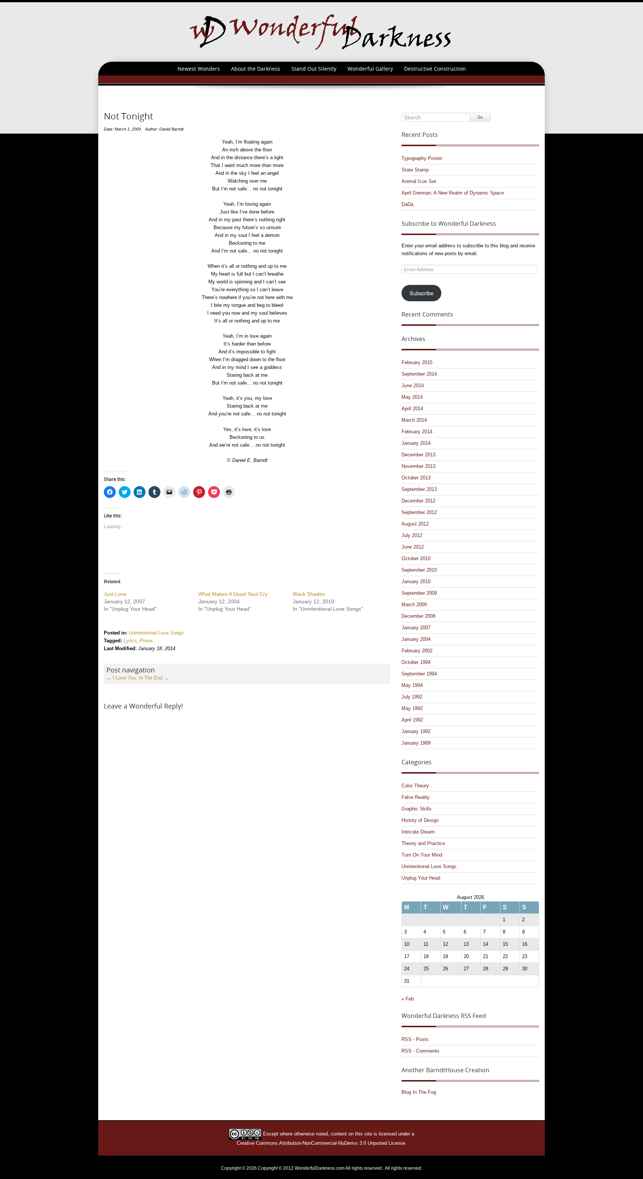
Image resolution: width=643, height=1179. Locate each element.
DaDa (407, 204)
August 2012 (415, 524)
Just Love (115, 594)
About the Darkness (255, 68)
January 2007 (416, 627)
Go (480, 117)
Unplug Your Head (421, 878)
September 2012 (419, 512)
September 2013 (419, 489)
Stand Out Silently (313, 68)
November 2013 (418, 466)
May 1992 (412, 708)
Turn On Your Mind (422, 855)
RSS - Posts (415, 1039)
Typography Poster (422, 158)
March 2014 (414, 420)
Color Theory (415, 785)
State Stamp (415, 170)
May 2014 (412, 397)
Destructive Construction (435, 68)
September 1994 (419, 674)
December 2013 (418, 454)
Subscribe (422, 293)
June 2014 (413, 385)
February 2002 (417, 650)
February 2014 (417, 431)
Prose (146, 640)
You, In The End (148, 678)
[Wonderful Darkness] (321, 31)
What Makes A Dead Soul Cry (233, 594)
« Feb (408, 999)
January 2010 (416, 581)
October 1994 (416, 662)
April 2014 (412, 408)
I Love (116, 678)
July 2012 (412, 535)
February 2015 (417, 362)
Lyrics (130, 640)
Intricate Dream (418, 832)
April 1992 (412, 720)
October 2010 (416, 558)
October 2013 (416, 478)
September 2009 (419, 593)
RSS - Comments (420, 1051)
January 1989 (416, 743)
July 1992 (412, 697)
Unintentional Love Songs (156, 633)
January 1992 (416, 731)
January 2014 (416, 443)
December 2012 (418, 501)
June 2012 (413, 547)
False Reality (416, 797)
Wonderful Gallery (370, 68)
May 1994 (412, 685)
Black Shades (309, 594)
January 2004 (416, 639)
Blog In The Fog (419, 1092)
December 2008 (418, 616)
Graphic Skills (417, 809)
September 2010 (419, 570)
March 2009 (414, 604)
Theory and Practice (423, 843)
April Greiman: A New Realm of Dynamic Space (453, 193)
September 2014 (419, 374)
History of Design (420, 820)
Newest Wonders (198, 68)
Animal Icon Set (419, 181)
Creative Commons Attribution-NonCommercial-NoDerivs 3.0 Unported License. (322, 1143)
